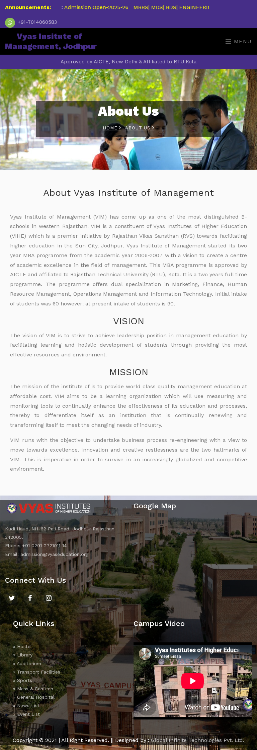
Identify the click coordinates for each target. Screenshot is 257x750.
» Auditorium (27, 663)
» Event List (26, 714)
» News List (26, 705)
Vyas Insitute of (51, 41)
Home (111, 127)
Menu (242, 41)
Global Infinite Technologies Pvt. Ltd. (197, 740)
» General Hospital (34, 697)
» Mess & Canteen (33, 688)
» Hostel (22, 646)
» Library (22, 654)
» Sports (22, 680)
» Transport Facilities (36, 672)
